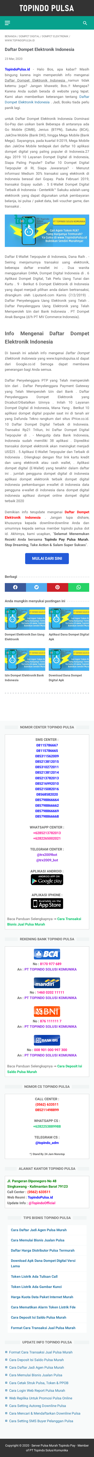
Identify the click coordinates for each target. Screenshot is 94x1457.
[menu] (7, 23)
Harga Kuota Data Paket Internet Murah (42, 1297)
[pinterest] (57, 587)
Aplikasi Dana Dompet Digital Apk (69, 637)
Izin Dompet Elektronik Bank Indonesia (24, 678)
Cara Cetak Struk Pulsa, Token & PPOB (38, 1383)
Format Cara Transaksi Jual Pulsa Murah (43, 1328)
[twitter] (36, 587)
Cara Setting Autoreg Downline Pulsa (37, 1406)
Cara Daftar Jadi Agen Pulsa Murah (39, 1230)
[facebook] (15, 587)
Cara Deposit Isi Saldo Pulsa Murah (38, 1317)
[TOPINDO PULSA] (47, 8)
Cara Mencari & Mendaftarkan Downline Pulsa (44, 1413)
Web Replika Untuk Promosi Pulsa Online (40, 1398)
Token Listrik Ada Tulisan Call (34, 1276)
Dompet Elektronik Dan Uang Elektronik (24, 637)
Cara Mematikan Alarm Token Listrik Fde (43, 1307)
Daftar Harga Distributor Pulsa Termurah (43, 1250)
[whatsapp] (78, 587)
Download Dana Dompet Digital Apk (65, 678)
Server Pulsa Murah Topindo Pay (53, 1445)
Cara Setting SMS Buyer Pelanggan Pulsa (41, 1421)
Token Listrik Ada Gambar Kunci (36, 1287)
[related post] (25, 618)
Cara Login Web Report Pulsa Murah (37, 1390)
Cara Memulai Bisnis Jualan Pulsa (37, 1240)
